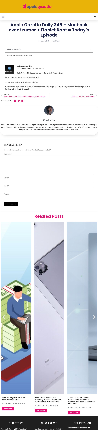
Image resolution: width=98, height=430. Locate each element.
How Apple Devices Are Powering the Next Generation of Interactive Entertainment (15, 399)
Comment (8, 154)
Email (6, 186)
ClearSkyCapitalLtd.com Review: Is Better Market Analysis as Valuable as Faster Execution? (48, 400)
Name (6, 178)
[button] (3, 16)
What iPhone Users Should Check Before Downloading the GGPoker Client (81, 399)
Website (6, 194)
